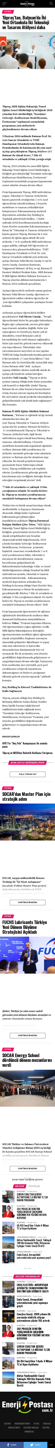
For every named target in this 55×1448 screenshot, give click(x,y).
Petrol (36, 1423)
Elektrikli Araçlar (31, 1427)
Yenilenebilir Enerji (22, 1423)
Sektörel (46, 1427)
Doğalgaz (47, 1423)
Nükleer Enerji (14, 1427)
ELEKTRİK (7, 1423)
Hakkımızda (29, 1431)
